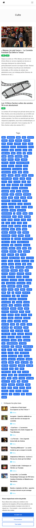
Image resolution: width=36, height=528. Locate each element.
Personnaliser (18, 519)
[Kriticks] (3, 2)
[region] (18, 512)
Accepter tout (18, 514)
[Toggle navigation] (32, 2)
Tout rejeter (18, 524)
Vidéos (14, 471)
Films (14, 424)
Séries (14, 412)
